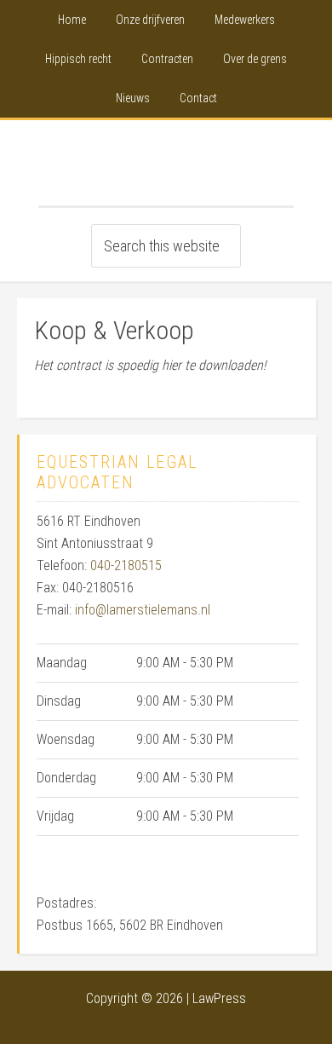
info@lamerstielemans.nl (142, 610)
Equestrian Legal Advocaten (166, 162)
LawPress (219, 998)
